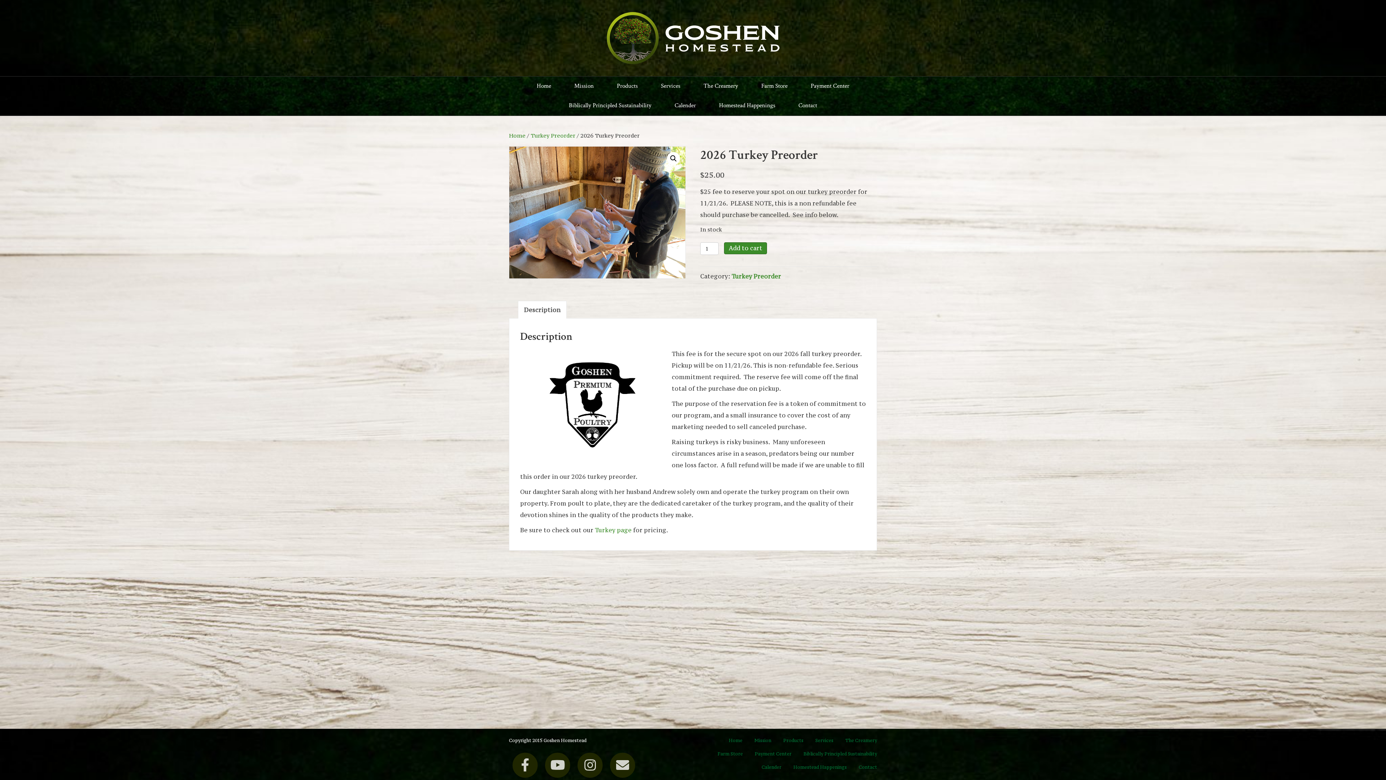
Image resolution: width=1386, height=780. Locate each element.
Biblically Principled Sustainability (610, 105)
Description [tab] (542, 310)
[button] (673, 158)
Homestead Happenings (747, 105)
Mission (584, 86)
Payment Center (830, 86)
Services (670, 86)
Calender (685, 105)
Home (544, 86)
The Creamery (720, 86)
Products (627, 86)
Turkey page (613, 530)
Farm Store (774, 86)
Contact (807, 105)
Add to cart (745, 248)
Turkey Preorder (553, 135)
